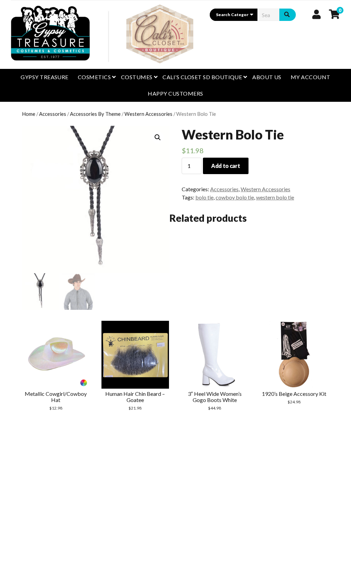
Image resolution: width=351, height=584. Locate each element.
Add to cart (225, 165)
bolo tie (204, 197)
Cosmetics (94, 77)
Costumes (137, 77)
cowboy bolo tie (235, 197)
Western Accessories (148, 114)
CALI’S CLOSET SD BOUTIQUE (202, 77)
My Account (310, 77)
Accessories (52, 114)
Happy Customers (175, 93)
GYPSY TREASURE (45, 77)
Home (28, 114)
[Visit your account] (316, 14)
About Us (266, 77)
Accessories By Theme (95, 114)
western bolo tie (275, 197)
